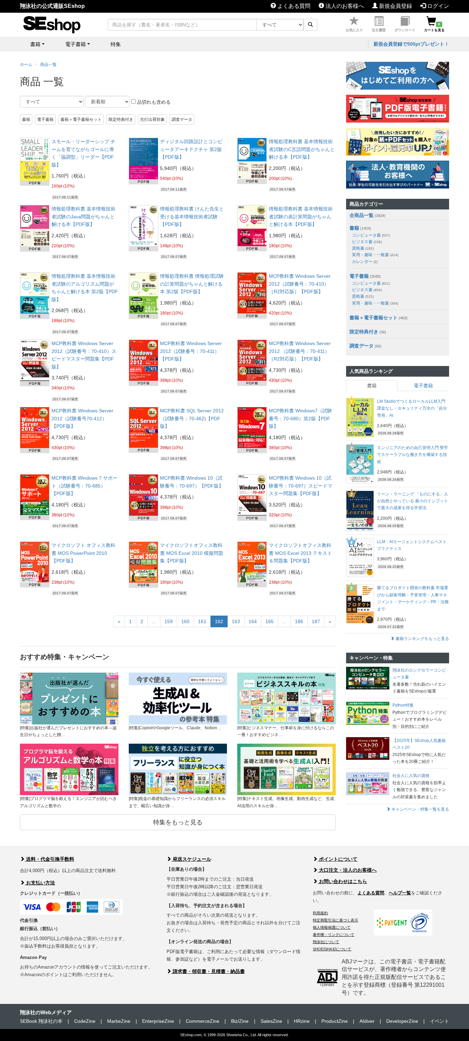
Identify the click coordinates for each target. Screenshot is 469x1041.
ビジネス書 (367, 241)
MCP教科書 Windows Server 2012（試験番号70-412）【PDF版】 (82, 418)
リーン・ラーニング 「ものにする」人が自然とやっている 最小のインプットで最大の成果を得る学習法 (412, 501)
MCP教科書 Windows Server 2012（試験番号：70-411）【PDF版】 (191, 351)
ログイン (437, 6)
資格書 (363, 248)
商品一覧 (48, 64)
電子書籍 (45, 119)
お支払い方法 (40, 882)
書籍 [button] (35, 44)
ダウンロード (404, 30)
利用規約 (320, 913)
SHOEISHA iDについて (332, 949)
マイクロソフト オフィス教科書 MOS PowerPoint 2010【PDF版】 (83, 552)
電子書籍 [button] (75, 44)
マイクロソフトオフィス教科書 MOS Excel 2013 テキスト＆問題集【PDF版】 (300, 552)
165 (269, 621)
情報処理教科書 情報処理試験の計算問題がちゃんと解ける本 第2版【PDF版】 (192, 283)
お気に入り (354, 30)
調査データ (182, 119)
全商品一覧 (362, 215)
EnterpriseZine (158, 1021)
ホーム (26, 64)
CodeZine (84, 1021)
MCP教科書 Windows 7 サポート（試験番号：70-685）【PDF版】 (84, 485)
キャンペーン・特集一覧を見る (419, 809)
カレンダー (365, 261)
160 (185, 621)
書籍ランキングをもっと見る (421, 638)
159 (168, 621)
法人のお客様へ (344, 6)
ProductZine (334, 1021)
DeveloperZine (402, 1021)
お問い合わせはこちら (342, 881)
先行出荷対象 (152, 119)
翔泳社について (326, 942)
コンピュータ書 (371, 235)
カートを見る (434, 27)
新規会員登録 (395, 6)
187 (316, 621)
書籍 (26, 119)
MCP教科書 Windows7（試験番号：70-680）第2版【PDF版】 (300, 418)
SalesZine (271, 1021)
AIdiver (367, 1021)
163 (236, 621)
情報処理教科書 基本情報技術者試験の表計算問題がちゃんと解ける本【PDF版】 (301, 216)
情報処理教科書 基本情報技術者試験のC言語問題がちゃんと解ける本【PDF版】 (302, 149)
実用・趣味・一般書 (375, 254)
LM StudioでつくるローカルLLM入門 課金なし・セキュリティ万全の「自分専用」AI (412, 408)
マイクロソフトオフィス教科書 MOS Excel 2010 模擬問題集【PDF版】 (191, 552)
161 (202, 621)
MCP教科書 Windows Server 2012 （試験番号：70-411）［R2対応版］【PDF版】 (300, 351)
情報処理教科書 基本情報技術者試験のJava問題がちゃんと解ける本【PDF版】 (83, 216)
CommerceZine (202, 1021)
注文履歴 (379, 30)
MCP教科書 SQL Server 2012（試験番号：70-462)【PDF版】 (192, 418)
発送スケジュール (191, 859)
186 (299, 621)
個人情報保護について (332, 927)
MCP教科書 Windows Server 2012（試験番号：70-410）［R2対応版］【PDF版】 (300, 283)
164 (253, 621)
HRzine (302, 1021)
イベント (439, 1021)
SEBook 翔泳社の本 (41, 1021)
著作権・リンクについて (333, 935)
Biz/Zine (240, 1021)
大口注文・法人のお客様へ (347, 870)
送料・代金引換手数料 (49, 859)
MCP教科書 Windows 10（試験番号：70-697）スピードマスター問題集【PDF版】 (300, 485)
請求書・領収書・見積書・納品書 (208, 971)
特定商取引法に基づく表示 (335, 920)
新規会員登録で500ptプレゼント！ (411, 44)
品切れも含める (153, 102)
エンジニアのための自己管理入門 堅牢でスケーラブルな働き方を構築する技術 (412, 454)
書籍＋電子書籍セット (81, 119)
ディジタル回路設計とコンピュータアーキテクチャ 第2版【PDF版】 (191, 149)
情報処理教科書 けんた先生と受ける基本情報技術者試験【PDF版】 (192, 216)
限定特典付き (120, 119)
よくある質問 (293, 6)
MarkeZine (118, 1021)
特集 (116, 44)
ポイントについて (337, 859)
